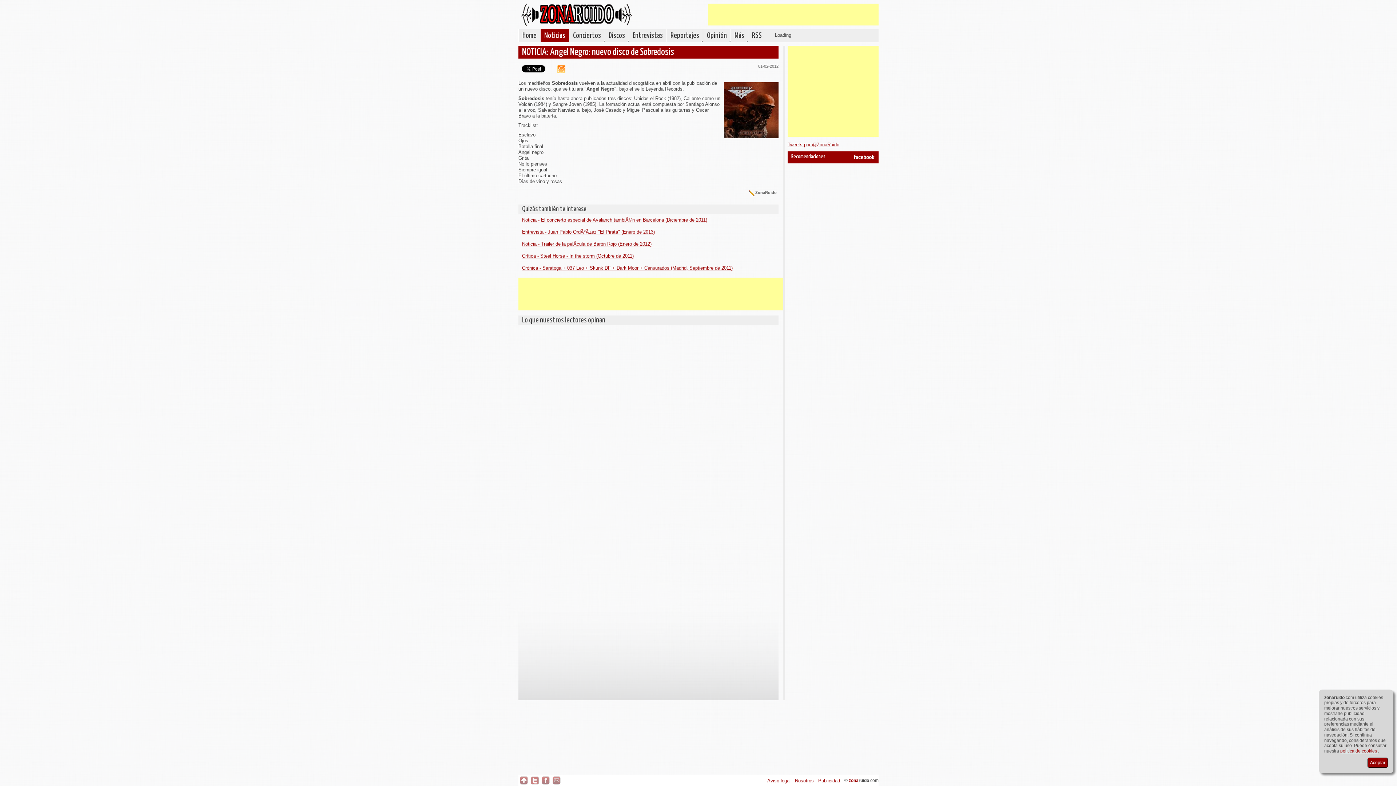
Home (529, 35)
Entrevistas (648, 35)
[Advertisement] (793, 14)
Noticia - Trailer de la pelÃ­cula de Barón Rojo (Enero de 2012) (587, 244)
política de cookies (1359, 751)
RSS (757, 35)
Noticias (554, 35)
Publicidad (829, 780)
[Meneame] (558, 71)
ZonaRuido (576, 15)
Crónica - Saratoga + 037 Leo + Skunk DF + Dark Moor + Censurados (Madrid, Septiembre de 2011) (627, 268)
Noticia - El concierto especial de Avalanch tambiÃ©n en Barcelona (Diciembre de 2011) (614, 220)
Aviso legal (779, 780)
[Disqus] (648, 420)
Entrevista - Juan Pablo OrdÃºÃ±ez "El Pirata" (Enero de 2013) (588, 232)
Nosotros (804, 780)
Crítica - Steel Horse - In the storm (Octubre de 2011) (578, 256)
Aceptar (1377, 762)
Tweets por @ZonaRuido (813, 144)
